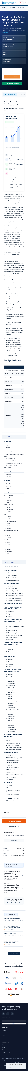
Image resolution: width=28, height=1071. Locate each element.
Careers (4, 1030)
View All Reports (14, 953)
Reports (4, 1045)
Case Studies (5, 1033)
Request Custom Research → (14, 902)
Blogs (3, 1047)
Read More (5, 32)
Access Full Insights (12, 76)
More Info (10, 1067)
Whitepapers (5, 1050)
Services (4, 1035)
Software (12, 7)
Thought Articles (6, 1052)
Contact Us (14, 840)
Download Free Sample (15, 821)
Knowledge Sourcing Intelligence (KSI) (11, 1007)
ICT (7, 7)
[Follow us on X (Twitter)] (12, 1013)
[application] (13, 135)
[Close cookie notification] (25, 1064)
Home (3, 7)
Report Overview (10, 94)
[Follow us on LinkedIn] (3, 1013)
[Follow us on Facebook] (7, 1013)
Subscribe (14, 1023)
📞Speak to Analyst (14, 826)
